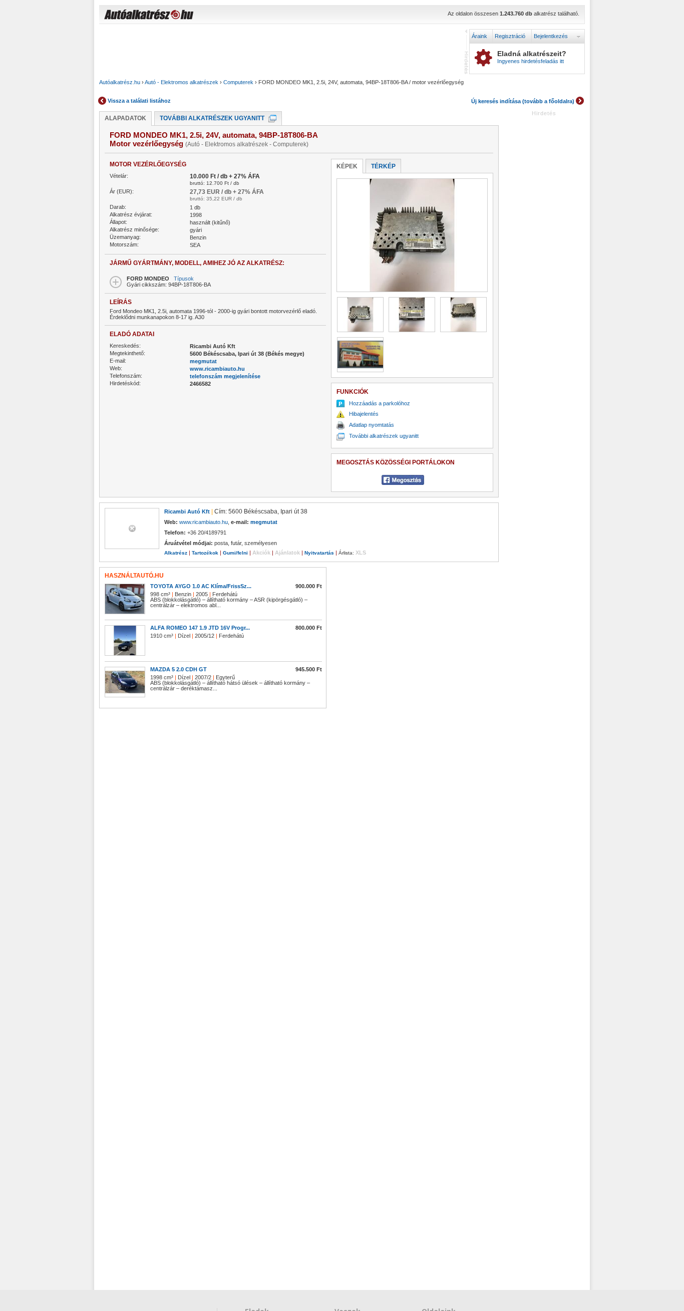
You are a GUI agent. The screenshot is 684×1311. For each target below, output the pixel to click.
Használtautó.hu (134, 575)
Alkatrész (175, 553)
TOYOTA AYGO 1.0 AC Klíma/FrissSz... (200, 586)
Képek (347, 166)
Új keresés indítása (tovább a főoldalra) (522, 101)
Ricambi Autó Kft (187, 511)
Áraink (479, 36)
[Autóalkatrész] (184, 16)
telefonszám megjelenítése (225, 376)
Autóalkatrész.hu (119, 82)
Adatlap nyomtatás (371, 425)
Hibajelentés (364, 414)
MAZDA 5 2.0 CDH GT (178, 669)
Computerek (238, 82)
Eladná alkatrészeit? (531, 57)
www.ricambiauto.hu (217, 369)
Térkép (383, 166)
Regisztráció (510, 36)
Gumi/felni (235, 553)
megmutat (203, 361)
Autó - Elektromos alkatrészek (181, 82)
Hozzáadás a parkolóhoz (379, 403)
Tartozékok (205, 553)
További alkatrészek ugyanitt (212, 118)
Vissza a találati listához (139, 101)
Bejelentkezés (551, 36)
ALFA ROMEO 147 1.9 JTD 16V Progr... (200, 628)
